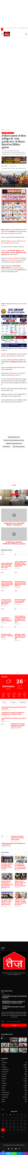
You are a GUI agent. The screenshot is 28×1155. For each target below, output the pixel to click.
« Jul (2, 1136)
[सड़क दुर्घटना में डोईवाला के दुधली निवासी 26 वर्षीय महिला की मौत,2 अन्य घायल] (7, 859)
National (4, 1085)
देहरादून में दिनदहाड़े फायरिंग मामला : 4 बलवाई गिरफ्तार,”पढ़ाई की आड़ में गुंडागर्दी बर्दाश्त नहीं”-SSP (7, 884)
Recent (13, 702)
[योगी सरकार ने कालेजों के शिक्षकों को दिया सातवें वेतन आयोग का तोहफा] (6, 838)
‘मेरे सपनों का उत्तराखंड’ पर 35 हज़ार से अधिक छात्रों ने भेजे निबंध (20, 601)
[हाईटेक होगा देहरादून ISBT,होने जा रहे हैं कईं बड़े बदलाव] (7, 629)
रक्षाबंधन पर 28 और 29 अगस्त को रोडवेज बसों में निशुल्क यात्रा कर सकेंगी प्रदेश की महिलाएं (7, 584)
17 (2, 1126)
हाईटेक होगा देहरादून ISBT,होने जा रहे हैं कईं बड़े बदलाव (7, 636)
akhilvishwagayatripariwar (14, 443)
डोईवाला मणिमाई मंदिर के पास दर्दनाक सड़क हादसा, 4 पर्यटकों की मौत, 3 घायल (7, 565)
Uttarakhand (10, 132)
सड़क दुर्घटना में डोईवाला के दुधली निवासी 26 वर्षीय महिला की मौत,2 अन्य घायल (7, 866)
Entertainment (5, 1069)
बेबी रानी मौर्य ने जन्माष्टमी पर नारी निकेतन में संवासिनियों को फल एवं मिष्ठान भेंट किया (13, 713)
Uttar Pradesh (5, 1094)
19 (10, 1126)
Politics (3, 1087)
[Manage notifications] (3, 1152)
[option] (14, 498)
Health (3, 1081)
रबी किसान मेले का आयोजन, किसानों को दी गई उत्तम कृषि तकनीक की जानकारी (18, 725)
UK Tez (4, 166)
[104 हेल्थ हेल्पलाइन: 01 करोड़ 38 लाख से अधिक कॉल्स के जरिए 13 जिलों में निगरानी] (21, 576)
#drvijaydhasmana (14, 437)
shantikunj (7, 446)
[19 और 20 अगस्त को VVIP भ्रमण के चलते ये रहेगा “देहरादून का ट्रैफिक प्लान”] (7, 594)
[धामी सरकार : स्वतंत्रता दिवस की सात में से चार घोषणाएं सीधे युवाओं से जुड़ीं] (21, 629)
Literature (4, 1083)
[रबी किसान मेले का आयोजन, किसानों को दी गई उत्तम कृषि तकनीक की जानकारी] (6, 779)
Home (4, 129)
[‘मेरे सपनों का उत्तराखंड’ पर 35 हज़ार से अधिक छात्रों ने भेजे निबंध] (21, 594)
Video (3, 1099)
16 (25, 1123)
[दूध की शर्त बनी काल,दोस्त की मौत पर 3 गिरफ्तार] (5, 1040)
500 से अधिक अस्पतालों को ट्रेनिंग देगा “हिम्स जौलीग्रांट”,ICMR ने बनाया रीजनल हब (6, 902)
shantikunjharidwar (19, 446)
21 (17, 1126)
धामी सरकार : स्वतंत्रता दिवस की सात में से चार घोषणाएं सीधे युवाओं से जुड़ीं (20, 636)
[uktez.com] (7, 34)
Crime (3, 1064)
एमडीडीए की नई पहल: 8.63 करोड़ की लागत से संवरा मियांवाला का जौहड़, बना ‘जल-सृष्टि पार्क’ (14, 499)
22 (21, 1126)
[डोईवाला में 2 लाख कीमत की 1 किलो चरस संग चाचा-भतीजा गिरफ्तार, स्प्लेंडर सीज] (21, 876)
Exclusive (4, 1074)
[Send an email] (6, 166)
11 (6, 1123)
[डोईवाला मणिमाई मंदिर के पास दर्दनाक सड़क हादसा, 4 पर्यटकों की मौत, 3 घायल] (7, 558)
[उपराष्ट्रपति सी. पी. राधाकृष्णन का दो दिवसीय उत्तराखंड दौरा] (7, 612)
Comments (23, 702)
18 (6, 1126)
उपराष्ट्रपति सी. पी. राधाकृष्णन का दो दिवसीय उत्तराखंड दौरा (6, 619)
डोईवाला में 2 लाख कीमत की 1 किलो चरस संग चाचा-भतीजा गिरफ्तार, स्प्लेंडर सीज (20, 884)
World (3, 1101)
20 (14, 1126)
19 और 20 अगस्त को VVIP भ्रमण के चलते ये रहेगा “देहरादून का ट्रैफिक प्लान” (6, 602)
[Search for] (26, 34)
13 (13, 1123)
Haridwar (8, 129)
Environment (5, 1071)
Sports (3, 1090)
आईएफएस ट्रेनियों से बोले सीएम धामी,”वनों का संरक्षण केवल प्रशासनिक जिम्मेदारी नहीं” (21, 564)
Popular (4, 702)
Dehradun (4, 1067)
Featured (4, 1076)
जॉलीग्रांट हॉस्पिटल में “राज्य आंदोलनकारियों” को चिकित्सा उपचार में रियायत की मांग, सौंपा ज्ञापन (20, 619)
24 (3, 1129)
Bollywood (4, 1062)
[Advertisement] (14, 14)
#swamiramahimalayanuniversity (14, 440)
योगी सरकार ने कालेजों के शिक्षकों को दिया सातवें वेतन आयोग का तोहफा (17, 838)
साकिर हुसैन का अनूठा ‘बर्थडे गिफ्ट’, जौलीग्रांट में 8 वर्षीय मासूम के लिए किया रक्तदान (20, 902)
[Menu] (2, 34)
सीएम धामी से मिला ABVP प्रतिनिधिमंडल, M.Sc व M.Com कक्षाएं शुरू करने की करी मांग (20, 866)
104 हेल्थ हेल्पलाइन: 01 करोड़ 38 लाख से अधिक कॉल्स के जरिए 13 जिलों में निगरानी (20, 584)
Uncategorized (5, 1092)
